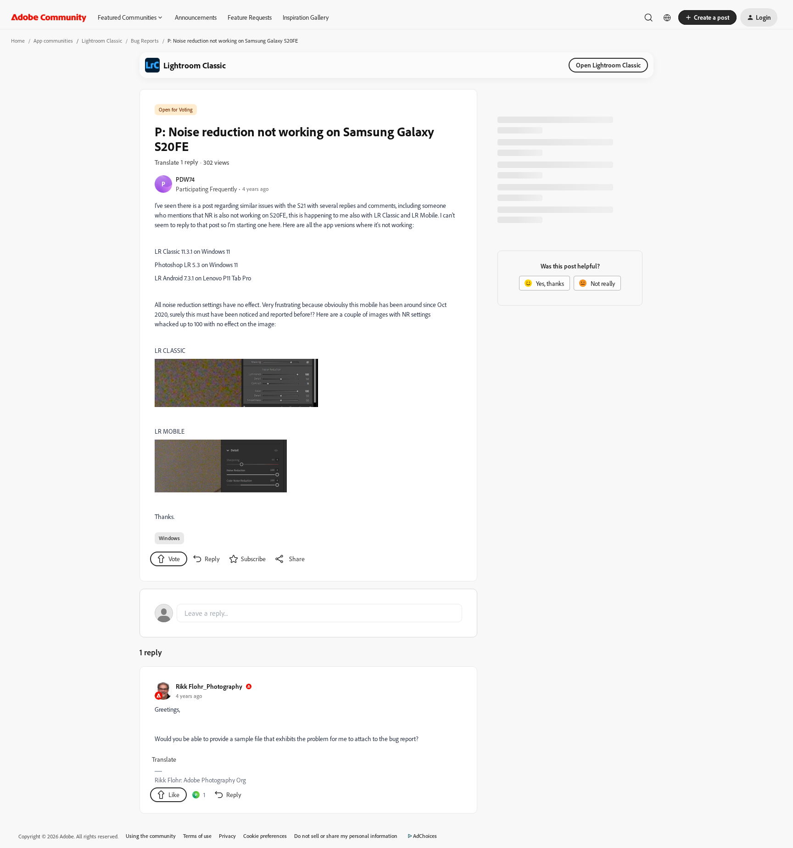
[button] (707, 17)
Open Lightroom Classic (608, 65)
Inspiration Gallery (306, 17)
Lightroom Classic (102, 40)
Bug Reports (145, 40)
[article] (308, 741)
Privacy (227, 835)
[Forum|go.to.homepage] (49, 17)
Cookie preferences (265, 835)
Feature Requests (250, 17)
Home (18, 40)
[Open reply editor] (308, 613)
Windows (169, 538)
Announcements (196, 17)
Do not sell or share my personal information (345, 835)
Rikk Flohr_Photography (209, 686)
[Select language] (667, 17)
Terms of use (197, 835)
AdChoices (425, 835)
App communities (53, 40)
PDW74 (185, 179)
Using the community (151, 835)
